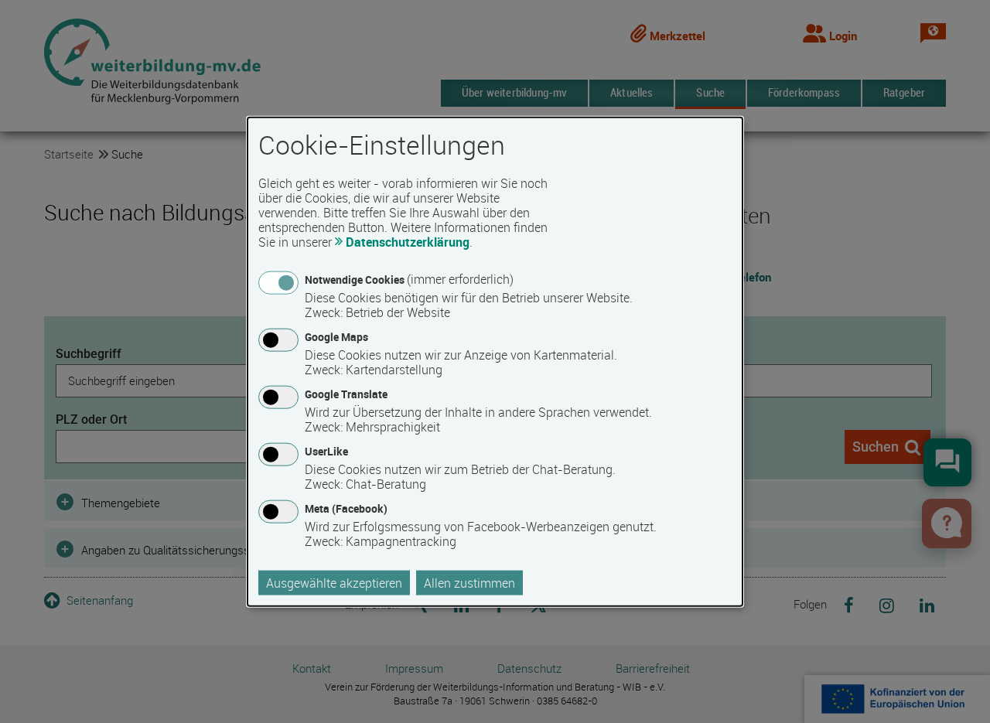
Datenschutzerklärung (407, 241)
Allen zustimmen (469, 583)
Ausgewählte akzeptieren (334, 583)
